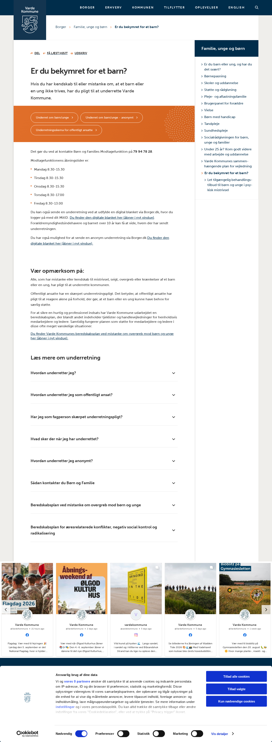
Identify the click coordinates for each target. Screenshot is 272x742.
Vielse (208, 110)
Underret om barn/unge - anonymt (110, 117)
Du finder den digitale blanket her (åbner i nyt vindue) (112, 218)
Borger (87, 7)
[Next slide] (266, 609)
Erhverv (113, 7)
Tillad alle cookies (236, 676)
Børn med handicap (219, 117)
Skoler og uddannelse (221, 83)
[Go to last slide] (5, 609)
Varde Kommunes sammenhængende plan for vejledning (228, 163)
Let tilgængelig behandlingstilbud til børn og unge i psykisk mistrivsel (229, 185)
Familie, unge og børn (90, 27)
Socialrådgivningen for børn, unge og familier (226, 139)
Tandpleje (212, 124)
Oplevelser (206, 7)
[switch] (123, 733)
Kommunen (143, 7)
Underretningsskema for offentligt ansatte (65, 130)
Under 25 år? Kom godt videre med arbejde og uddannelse (228, 151)
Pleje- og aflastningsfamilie (225, 97)
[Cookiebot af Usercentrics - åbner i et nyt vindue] (27, 734)
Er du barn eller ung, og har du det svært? (228, 66)
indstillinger (65, 707)
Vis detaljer (219, 733)
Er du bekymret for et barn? (137, 27)
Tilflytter (174, 7)
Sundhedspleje (216, 130)
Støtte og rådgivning (220, 90)
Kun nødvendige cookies (236, 701)
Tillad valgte (236, 689)
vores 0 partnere (77, 681)
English (236, 7)
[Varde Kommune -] (30, 20)
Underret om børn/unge (53, 117)
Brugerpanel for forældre (223, 103)
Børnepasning (215, 76)
